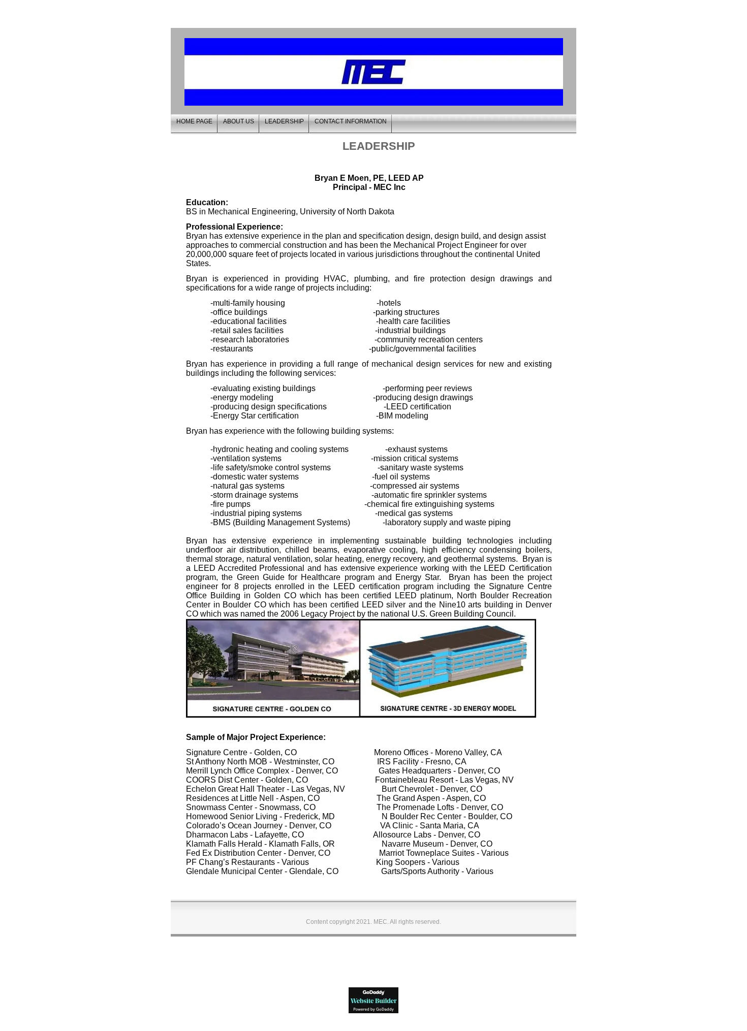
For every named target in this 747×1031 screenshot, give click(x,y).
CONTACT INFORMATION (351, 121)
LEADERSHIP (284, 121)
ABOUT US (238, 121)
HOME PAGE (194, 121)
